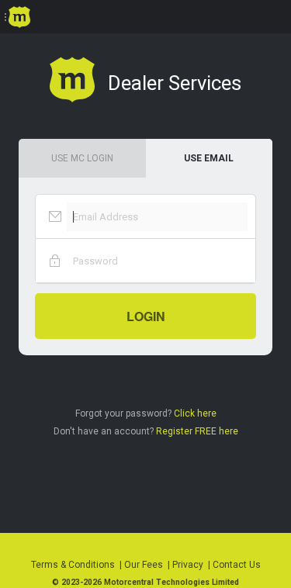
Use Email (209, 158)
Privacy (187, 564)
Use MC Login (82, 158)
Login (145, 316)
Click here (195, 413)
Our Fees (143, 564)
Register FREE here (197, 431)
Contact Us (237, 564)
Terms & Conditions (73, 564)
